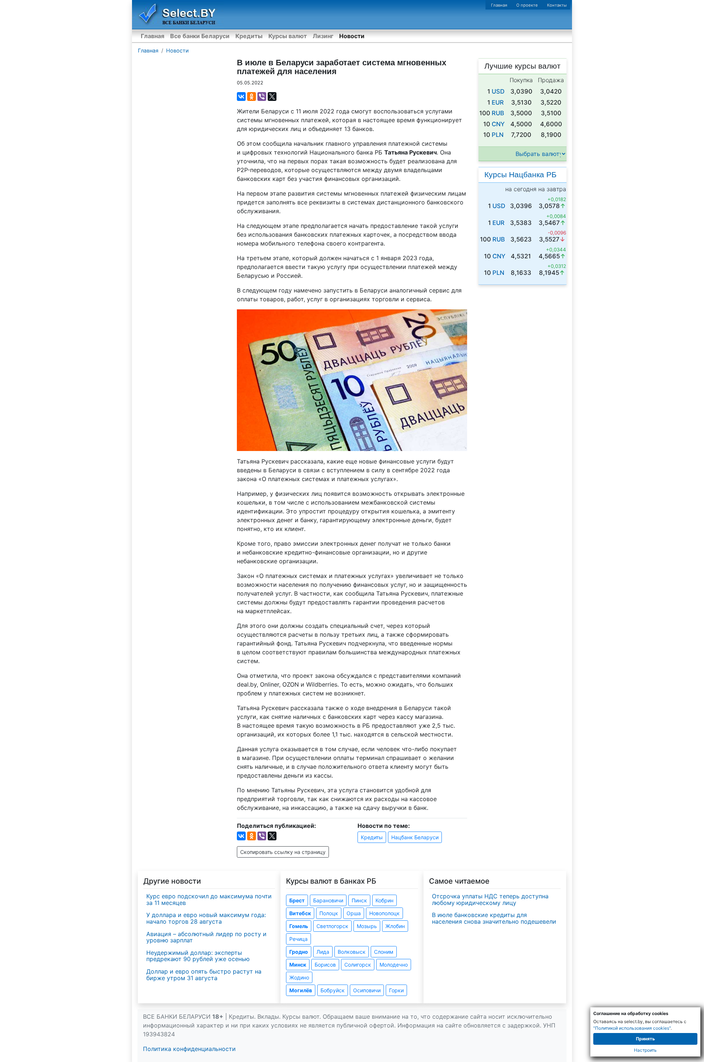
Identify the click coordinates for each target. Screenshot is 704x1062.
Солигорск (357, 964)
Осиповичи (367, 990)
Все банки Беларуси (200, 36)
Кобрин (384, 900)
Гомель (298, 926)
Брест (297, 900)
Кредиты (249, 36)
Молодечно (394, 964)
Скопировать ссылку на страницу (283, 852)
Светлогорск (332, 926)
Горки (396, 990)
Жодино (299, 977)
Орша (353, 913)
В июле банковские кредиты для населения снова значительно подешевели (494, 918)
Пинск (359, 900)
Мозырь (367, 926)
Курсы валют (287, 36)
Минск (297, 964)
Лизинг (323, 36)
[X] (272, 96)
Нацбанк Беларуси (415, 837)
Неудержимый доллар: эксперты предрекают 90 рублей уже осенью (198, 956)
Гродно (298, 952)
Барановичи (328, 900)
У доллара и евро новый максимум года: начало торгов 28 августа (206, 918)
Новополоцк (384, 913)
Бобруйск (332, 990)
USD (498, 91)
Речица (298, 939)
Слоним (383, 952)
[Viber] (261, 96)
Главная (499, 5)
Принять (645, 1038)
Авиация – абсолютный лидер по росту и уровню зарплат (206, 937)
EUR (498, 102)
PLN (497, 134)
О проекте (527, 5)
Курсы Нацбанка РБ (520, 174)
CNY (498, 124)
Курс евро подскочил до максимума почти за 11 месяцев (209, 899)
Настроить (645, 1050)
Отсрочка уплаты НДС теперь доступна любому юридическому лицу (490, 899)
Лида (322, 952)
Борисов (325, 964)
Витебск (300, 913)
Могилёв (300, 990)
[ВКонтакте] (241, 96)
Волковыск (352, 952)
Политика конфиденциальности (189, 1048)
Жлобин (395, 926)
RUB (498, 113)
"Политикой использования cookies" (632, 1028)
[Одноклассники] (251, 96)
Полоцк (328, 913)
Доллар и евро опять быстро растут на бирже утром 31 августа (203, 975)
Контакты (556, 5)
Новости (351, 36)
